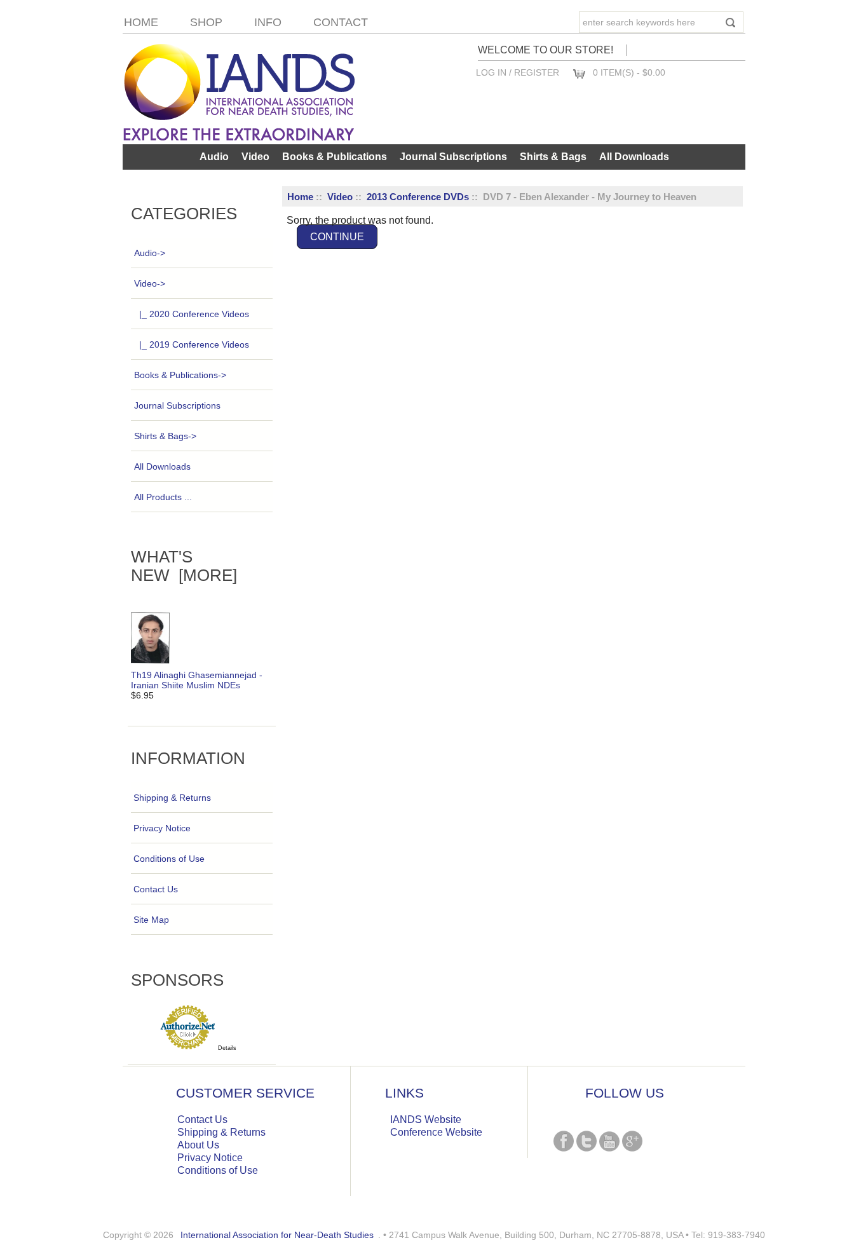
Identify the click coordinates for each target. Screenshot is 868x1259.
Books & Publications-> (180, 375)
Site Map (151, 920)
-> (149, 283)
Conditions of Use (169, 859)
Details (227, 1048)
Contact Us (155, 889)
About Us (198, 1145)
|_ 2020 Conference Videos (194, 314)
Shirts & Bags (553, 156)
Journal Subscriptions (453, 156)
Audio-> (149, 253)
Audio (214, 156)
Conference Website (436, 1132)
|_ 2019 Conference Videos (194, 344)
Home (141, 22)
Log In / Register (517, 72)
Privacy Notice (162, 828)
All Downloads (634, 156)
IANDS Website (425, 1119)
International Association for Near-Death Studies (277, 1235)
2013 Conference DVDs (418, 196)
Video (340, 196)
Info (267, 22)
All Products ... (163, 497)
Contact (340, 22)
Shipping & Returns (172, 798)
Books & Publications (334, 156)
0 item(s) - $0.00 (629, 72)
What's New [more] (184, 566)
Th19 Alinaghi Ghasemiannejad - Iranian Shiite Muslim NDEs (196, 680)
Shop (206, 22)
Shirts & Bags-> (165, 436)
